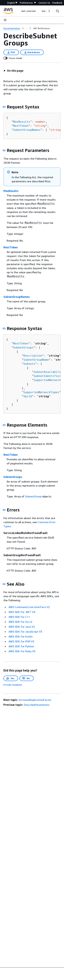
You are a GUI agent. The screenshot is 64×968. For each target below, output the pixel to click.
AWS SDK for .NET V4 (22, 612)
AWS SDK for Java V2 (22, 626)
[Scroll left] (19, 11)
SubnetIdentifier (47, 376)
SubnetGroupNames (26, 129)
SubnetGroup (33, 496)
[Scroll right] (49, 11)
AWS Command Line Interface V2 (29, 607)
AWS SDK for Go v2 (20, 621)
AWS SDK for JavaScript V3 (25, 631)
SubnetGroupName (36, 359)
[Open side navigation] (5, 20)
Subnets (29, 363)
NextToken (21, 125)
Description (32, 355)
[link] (41, 28)
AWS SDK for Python (21, 646)
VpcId (27, 396)
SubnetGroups (23, 347)
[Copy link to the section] (4, 107)
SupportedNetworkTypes (41, 392)
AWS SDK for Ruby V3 (22, 651)
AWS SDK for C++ (19, 617)
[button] (13, 70)
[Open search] (57, 11)
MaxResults (21, 121)
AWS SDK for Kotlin (21, 636)
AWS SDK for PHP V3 (21, 641)
